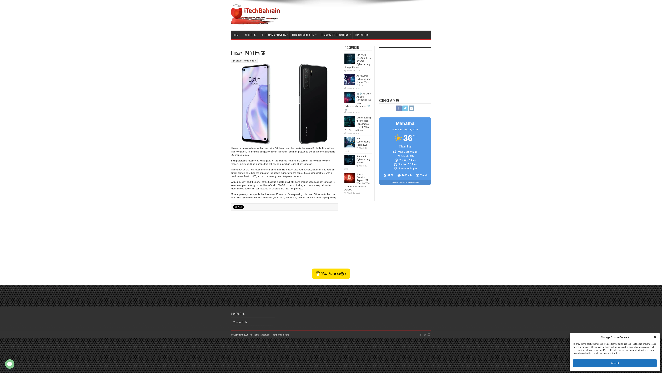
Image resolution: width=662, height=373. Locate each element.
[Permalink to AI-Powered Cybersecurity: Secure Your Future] (349, 84)
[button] (655, 337)
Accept (615, 363)
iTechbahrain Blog (303, 35)
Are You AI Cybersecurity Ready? (363, 159)
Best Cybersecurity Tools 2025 (363, 141)
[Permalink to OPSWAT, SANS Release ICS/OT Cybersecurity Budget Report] (349, 63)
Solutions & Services (273, 35)
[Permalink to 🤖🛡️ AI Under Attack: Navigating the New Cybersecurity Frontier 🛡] (349, 102)
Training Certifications (334, 35)
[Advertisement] (368, 13)
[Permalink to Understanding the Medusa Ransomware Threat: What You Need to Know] (349, 126)
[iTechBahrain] (255, 22)
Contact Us (361, 35)
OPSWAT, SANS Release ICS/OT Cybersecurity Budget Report (358, 61)
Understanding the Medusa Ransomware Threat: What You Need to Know (357, 123)
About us (250, 35)
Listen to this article (246, 60)
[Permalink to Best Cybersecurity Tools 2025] (349, 146)
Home (236, 35)
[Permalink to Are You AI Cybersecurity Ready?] (349, 164)
